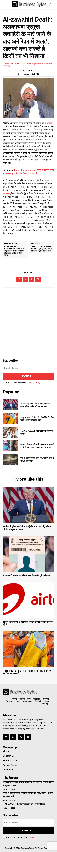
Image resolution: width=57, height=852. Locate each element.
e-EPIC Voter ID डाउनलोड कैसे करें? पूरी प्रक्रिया (24, 804)
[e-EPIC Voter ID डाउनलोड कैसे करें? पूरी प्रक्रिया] (10, 432)
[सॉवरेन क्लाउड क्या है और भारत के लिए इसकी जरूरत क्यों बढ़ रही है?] (28, 600)
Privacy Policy (34, 383)
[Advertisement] (28, 321)
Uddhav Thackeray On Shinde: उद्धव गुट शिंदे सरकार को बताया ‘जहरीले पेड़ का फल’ (41, 248)
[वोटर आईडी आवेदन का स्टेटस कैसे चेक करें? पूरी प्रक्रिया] (28, 554)
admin (30, 70)
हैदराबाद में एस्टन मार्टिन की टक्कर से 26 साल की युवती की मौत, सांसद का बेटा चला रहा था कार (37, 445)
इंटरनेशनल (6, 63)
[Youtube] (28, 737)
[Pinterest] (31, 279)
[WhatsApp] (38, 279)
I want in (27, 376)
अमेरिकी (50, 123)
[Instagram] (13, 737)
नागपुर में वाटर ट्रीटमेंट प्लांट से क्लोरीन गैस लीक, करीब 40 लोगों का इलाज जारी (37, 418)
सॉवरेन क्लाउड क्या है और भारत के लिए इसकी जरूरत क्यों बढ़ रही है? (28, 623)
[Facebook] (19, 279)
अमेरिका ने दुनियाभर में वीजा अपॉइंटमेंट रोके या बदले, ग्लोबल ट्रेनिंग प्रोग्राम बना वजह (36, 405)
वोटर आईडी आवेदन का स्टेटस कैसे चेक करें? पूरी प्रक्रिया (26, 575)
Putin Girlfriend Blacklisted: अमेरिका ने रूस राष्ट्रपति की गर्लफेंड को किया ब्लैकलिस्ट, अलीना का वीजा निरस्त (14, 250)
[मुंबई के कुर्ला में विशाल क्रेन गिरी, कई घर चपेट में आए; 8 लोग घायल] (10, 459)
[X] (25, 279)
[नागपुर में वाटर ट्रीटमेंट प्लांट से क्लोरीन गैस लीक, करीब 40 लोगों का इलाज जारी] (10, 418)
